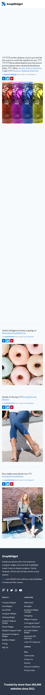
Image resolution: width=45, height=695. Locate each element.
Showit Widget (8, 627)
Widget (14, 3)
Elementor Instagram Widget (10, 635)
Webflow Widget (8, 640)
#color (22, 68)
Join (3, 579)
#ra (36, 70)
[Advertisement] (22, 33)
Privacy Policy (29, 670)
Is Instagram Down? (32, 623)
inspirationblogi (10, 74)
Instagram (32, 74)
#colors (29, 68)
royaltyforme (9, 336)
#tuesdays (7, 333)
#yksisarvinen (28, 70)
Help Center (28, 602)
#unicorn (17, 70)
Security (27, 663)
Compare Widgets (9, 602)
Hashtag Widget (8, 617)
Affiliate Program (30, 619)
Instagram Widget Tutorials (31, 611)
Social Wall (6, 610)
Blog (26, 652)
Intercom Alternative (32, 627)
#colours (37, 68)
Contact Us (28, 659)
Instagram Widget (9, 613)
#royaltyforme (19, 333)
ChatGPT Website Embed (9, 622)
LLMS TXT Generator (32, 642)
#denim (5, 399)
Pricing (5, 643)
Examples (28, 606)
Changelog (28, 615)
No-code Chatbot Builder (31, 631)
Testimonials (29, 655)
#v (3, 70)
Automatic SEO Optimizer (30, 637)
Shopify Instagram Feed (11, 630)
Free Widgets (7, 606)
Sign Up (5, 647)
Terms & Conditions (32, 666)
